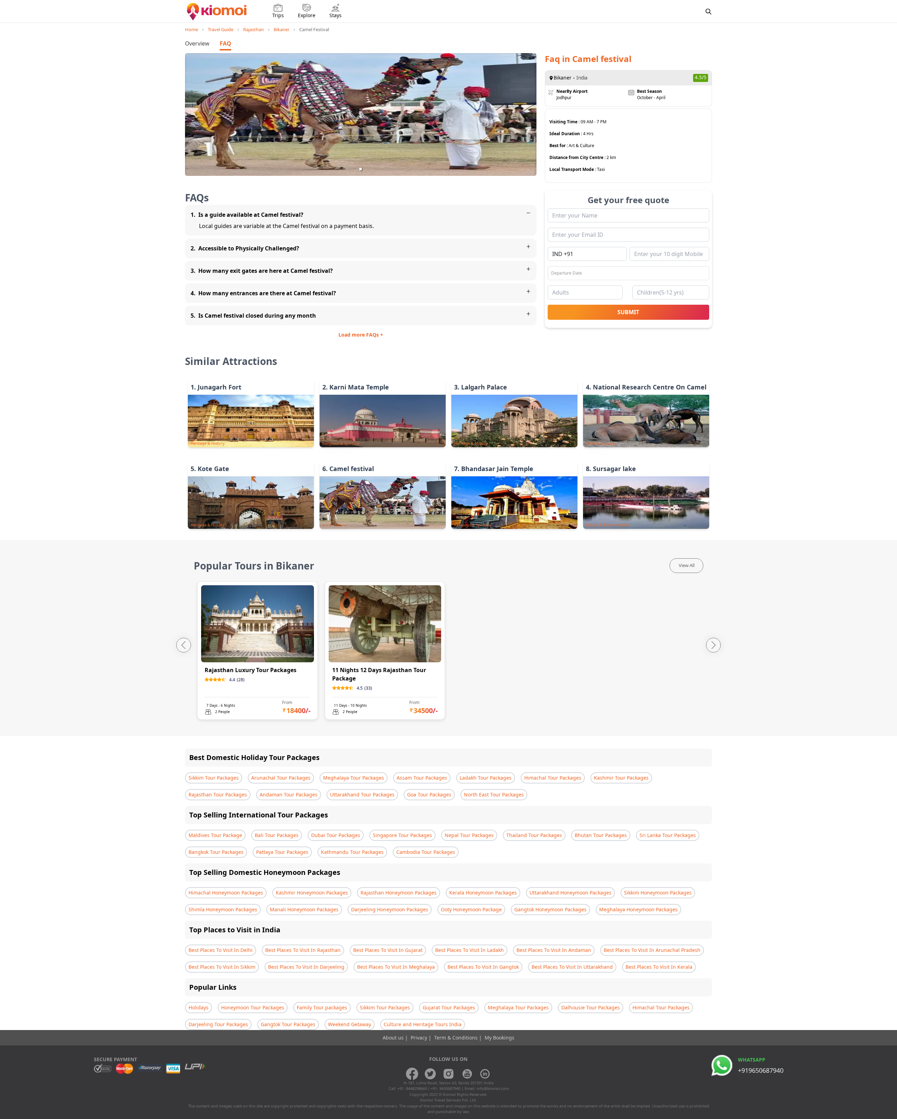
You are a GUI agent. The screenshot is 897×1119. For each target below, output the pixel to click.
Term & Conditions (456, 1037)
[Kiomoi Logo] (217, 11)
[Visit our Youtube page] (466, 1074)
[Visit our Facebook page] (412, 1074)
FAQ (225, 43)
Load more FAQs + (360, 334)
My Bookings (499, 1037)
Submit (628, 312)
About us (394, 1037)
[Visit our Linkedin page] (485, 1074)
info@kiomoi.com (493, 1088)
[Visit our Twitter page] (430, 1074)
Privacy (420, 1037)
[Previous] (183, 645)
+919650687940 (760, 1070)
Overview (197, 43)
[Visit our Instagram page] (448, 1074)
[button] (360, 169)
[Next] (713, 645)
